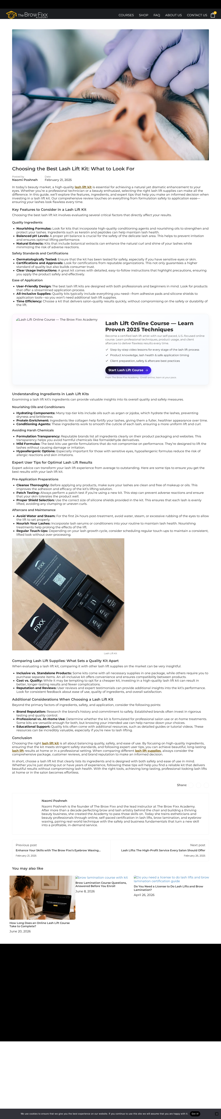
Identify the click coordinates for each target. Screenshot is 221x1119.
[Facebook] (190, 785)
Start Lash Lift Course (125, 370)
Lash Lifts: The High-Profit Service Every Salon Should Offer (163, 850)
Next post (197, 845)
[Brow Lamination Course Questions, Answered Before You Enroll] (101, 877)
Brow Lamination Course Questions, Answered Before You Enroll (101, 884)
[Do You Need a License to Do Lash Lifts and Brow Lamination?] (173, 879)
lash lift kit (83, 187)
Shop (143, 15)
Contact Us (197, 15)
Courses (126, 15)
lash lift (18, 751)
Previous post (26, 845)
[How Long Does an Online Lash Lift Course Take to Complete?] (42, 897)
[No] (216, 1114)
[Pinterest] (206, 785)
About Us (173, 15)
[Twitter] (198, 785)
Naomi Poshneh (25, 180)
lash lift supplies (148, 751)
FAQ (156, 15)
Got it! (195, 1113)
